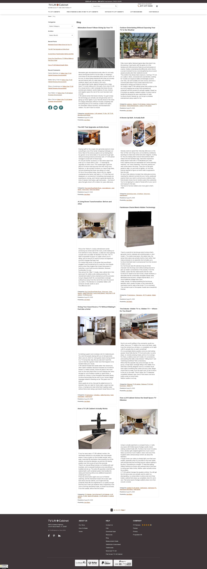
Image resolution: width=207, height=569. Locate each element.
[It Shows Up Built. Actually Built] (139, 133)
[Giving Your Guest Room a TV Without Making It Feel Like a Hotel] (96, 331)
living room (105, 291)
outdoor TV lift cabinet (145, 105)
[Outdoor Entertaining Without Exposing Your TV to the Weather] (139, 46)
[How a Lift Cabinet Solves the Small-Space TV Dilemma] (139, 422)
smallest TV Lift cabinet (133, 488)
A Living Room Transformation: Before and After (61, 54)
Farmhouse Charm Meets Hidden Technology (137, 207)
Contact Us (109, 525)
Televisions (139, 295)
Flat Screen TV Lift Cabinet (114, 554)
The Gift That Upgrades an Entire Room (93, 127)
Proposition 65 (137, 535)
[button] (4, 567)
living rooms (85, 189)
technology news (131, 193)
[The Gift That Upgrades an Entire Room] (96, 137)
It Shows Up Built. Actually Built (132, 118)
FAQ (107, 528)
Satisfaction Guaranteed (113, 544)
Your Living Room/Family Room (93, 188)
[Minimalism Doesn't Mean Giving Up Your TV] (96, 49)
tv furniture (97, 395)
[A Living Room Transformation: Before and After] (96, 225)
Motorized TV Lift (111, 551)
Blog (107, 538)
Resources (109, 535)
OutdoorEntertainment (133, 105)
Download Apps (111, 531)
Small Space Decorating (126, 489)
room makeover (106, 188)
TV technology (89, 395)
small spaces (88, 396)
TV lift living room (87, 295)
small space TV (152, 488)
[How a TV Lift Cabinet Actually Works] (96, 430)
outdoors (129, 104)
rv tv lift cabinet (103, 496)
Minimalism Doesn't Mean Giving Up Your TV (95, 28)
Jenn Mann (87, 120)
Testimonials (109, 547)
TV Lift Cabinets (54, 11)
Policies (135, 528)
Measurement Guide (112, 541)
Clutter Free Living (88, 293)
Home (49, 16)
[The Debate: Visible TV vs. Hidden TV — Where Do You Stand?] (139, 326)
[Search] (116, 6)
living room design (94, 189)
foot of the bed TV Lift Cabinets (101, 494)
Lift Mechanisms (136, 11)
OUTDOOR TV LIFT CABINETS (114, 11)
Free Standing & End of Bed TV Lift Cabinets (82, 11)
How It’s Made (83, 528)
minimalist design (89, 113)
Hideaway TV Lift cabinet (134, 384)
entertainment (123, 195)
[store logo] (59, 5)
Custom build (154, 11)
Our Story (82, 525)
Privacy (135, 531)
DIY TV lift (110, 113)
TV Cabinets (88, 494)
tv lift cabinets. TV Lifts (101, 113)
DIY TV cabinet (147, 295)
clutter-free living (105, 395)
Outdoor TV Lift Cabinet (139, 104)
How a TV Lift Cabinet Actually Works (93, 409)
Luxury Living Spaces (99, 293)
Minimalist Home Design (84, 115)
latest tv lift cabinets (93, 496)
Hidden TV (130, 385)
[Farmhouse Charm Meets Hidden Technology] (139, 229)
